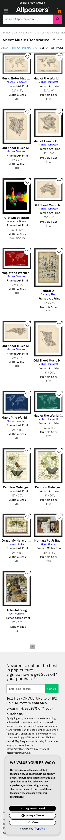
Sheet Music (44, 33)
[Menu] (6, 11)
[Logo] (32, 10)
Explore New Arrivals (33, 2)
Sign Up (51, 689)
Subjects (8, 33)
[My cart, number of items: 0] (59, 10)
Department (8, 48)
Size (42, 48)
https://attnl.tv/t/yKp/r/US (21, 749)
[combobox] (28, 19)
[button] (33, 3)
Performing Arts (25, 33)
